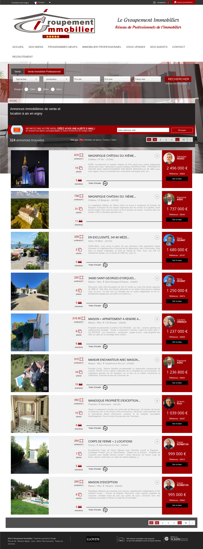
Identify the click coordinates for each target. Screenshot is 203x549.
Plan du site (12, 541)
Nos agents (158, 46)
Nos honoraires (47, 541)
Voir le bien (177, 178)
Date (113, 140)
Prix (81, 140)
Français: (41, 2)
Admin (39, 541)
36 (183, 139)
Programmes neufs (62, 46)
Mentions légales (24, 541)
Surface (106, 140)
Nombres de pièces (93, 140)
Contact (178, 46)
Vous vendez (135, 46)
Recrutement (22, 56)
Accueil (18, 46)
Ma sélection (163, 2)
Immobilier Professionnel (101, 46)
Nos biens (36, 46)
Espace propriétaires (185, 2)
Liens (33, 541)
